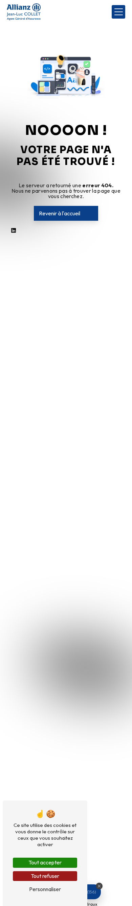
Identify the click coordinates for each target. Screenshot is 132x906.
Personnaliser (45, 889)
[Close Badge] (99, 886)
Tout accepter (45, 862)
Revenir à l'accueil (59, 213)
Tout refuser (45, 876)
